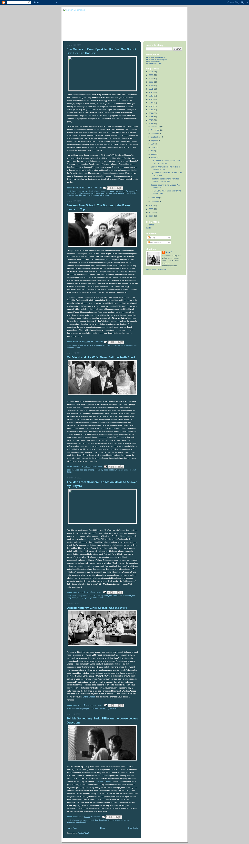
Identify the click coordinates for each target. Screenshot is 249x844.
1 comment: (96, 817)
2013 (151, 117)
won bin (100, 598)
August (154, 140)
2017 (151, 103)
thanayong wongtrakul (86, 598)
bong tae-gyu (77, 345)
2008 (151, 212)
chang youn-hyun (79, 820)
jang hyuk (113, 193)
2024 (151, 79)
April (153, 154)
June (153, 147)
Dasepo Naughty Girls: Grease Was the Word (97, 607)
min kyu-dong (93, 195)
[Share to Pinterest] (121, 188)
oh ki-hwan (104, 195)
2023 (151, 82)
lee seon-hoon (126, 345)
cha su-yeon (100, 191)
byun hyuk (89, 191)
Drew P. (168, 252)
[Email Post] (104, 188)
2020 (151, 92)
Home (102, 828)
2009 (151, 209)
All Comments (155, 243)
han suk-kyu (93, 820)
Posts (152, 238)
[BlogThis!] (111, 188)
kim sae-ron (114, 596)
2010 (151, 205)
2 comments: (96, 592)
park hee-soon (125, 470)
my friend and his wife (109, 470)
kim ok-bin (95, 708)
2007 (151, 216)
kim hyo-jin (131, 193)
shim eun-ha (118, 820)
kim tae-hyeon (114, 345)
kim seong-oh (125, 596)
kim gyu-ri (122, 193)
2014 (151, 113)
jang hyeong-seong (92, 470)
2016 (151, 106)
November (155, 130)
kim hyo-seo (103, 596)
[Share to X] (114, 188)
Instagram (150, 225)
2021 (151, 89)
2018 (151, 99)
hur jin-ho (75, 193)
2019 (151, 96)
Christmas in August (103, 781)
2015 (151, 110)
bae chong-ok (78, 191)
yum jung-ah (81, 822)
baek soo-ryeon (79, 596)
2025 (151, 75)
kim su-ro (83, 195)
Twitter (148, 228)
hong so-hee (77, 470)
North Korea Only (154, 64)
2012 (151, 120)
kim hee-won (92, 596)
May (153, 151)
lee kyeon (114, 708)
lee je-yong (104, 708)
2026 (151, 72)
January (154, 201)
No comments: (97, 342)
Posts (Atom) (83, 833)
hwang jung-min (101, 193)
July (153, 144)
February (155, 198)
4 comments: (96, 188)
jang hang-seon (105, 820)
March (154, 158)
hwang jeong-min (87, 193)
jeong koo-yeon (100, 345)
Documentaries (153, 62)
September (156, 137)
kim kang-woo (72, 195)
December (155, 127)
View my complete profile (156, 269)
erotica (122, 191)
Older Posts (133, 828)
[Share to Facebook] (118, 188)
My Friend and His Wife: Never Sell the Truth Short (101, 357)
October (154, 133)
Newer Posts (72, 828)
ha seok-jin (88, 345)
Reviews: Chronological (157, 59)
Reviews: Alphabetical (156, 57)
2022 (151, 86)
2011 (151, 124)
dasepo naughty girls (81, 708)
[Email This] (108, 188)
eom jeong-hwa (112, 191)
